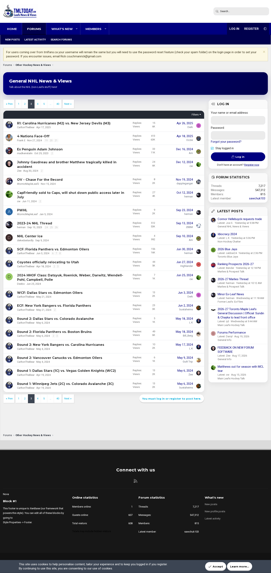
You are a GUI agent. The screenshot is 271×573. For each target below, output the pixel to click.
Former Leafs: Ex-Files (230, 301)
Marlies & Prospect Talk (231, 271)
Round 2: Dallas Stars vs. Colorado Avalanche (55, 319)
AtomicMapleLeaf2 (28, 183)
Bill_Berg (188, 335)
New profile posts (215, 511)
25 (51, 227)
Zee (19, 170)
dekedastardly (25, 240)
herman (188, 196)
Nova (6, 494)
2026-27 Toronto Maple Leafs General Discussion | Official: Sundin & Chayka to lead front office (241, 313)
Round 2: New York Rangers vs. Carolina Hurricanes (60, 345)
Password (217, 128)
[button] (76, 29)
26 (56, 227)
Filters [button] (195, 114)
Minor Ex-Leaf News (231, 294)
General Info (225, 339)
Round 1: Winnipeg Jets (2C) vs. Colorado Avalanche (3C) (65, 384)
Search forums (61, 39)
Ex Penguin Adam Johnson (40, 149)
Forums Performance (232, 332)
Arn (191, 153)
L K (191, 322)
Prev (10, 103)
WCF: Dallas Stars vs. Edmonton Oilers (50, 293)
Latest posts (230, 211)
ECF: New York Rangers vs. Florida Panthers (54, 306)
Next (66, 103)
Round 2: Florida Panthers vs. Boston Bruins (54, 332)
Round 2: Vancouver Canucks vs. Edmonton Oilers (59, 358)
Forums (34, 29)
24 (46, 227)
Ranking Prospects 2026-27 (236, 264)
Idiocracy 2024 (227, 234)
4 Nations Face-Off (33, 136)
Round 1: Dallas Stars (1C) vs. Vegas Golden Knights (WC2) (66, 371)
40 (57, 103)
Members (93, 29)
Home (12, 29)
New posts (12, 39)
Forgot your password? (226, 141)
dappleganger (185, 183)
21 (56, 140)
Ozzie (189, 139)
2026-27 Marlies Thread (233, 279)
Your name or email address (229, 112)
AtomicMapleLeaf (27, 214)
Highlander (186, 265)
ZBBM (189, 227)
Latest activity (35, 39)
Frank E (21, 140)
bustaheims (186, 309)
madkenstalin (25, 153)
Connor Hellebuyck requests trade (240, 219)
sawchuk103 (257, 198)
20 (51, 140)
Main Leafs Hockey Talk (231, 325)
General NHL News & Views (233, 226)
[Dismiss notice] (263, 52)
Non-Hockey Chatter (229, 241)
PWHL (22, 210)
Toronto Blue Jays (228, 256)
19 (46, 140)
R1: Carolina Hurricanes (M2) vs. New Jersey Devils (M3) (64, 123)
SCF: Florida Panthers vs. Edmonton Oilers (53, 249)
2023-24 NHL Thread (34, 223)
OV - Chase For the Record (40, 180)
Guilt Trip (188, 361)
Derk (190, 127)
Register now (251, 164)
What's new (62, 29)
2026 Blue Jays (227, 249)
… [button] (50, 103)
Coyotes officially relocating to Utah (48, 262)
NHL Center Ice (30, 236)
